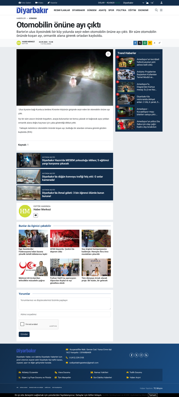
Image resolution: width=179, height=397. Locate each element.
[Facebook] (131, 355)
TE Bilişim (158, 388)
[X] (136, 355)
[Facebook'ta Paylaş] (135, 43)
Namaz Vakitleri (101, 372)
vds (17, 387)
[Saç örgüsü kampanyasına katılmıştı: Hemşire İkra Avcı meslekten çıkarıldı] (96, 238)
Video (40, 3)
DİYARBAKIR (78, 10)
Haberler (21, 18)
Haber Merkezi (42, 209)
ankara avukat (23, 387)
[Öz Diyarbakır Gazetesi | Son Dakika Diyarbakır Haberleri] (32, 10)
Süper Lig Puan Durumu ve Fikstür (36, 377)
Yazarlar (53, 3)
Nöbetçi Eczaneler (30, 372)
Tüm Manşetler (64, 377)
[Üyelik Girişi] (160, 3)
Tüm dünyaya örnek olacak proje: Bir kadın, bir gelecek (95, 279)
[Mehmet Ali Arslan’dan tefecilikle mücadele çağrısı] (33, 267)
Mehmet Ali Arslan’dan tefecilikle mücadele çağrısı (32, 279)
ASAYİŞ (102, 10)
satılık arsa (47, 387)
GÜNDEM (91, 10)
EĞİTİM (132, 10)
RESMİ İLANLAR (62, 10)
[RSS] (146, 355)
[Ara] (156, 10)
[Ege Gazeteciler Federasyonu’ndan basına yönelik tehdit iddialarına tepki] (33, 238)
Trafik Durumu (136, 372)
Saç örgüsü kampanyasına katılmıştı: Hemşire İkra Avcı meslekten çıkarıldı (95, 251)
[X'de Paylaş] (140, 43)
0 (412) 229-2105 (76, 357)
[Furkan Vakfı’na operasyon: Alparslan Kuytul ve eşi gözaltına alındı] (64, 267)
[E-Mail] (36, 215)
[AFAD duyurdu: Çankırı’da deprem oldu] (64, 238)
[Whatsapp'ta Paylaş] (145, 43)
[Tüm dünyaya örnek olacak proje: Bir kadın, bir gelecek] (96, 267)
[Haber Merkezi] (25, 211)
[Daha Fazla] (150, 43)
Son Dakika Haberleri (102, 377)
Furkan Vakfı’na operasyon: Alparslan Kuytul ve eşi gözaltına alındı (63, 280)
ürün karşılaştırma (57, 387)
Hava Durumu (64, 372)
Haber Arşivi (135, 377)
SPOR (111, 10)
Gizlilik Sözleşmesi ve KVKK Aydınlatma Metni (125, 395)
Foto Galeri (26, 3)
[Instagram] (141, 355)
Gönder (24, 334)
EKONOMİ (143, 10)
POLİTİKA (121, 10)
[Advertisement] (138, 152)
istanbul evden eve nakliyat (36, 387)
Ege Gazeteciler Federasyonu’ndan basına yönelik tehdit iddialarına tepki (33, 251)
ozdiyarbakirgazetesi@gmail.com (83, 363)
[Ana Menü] (161, 10)
